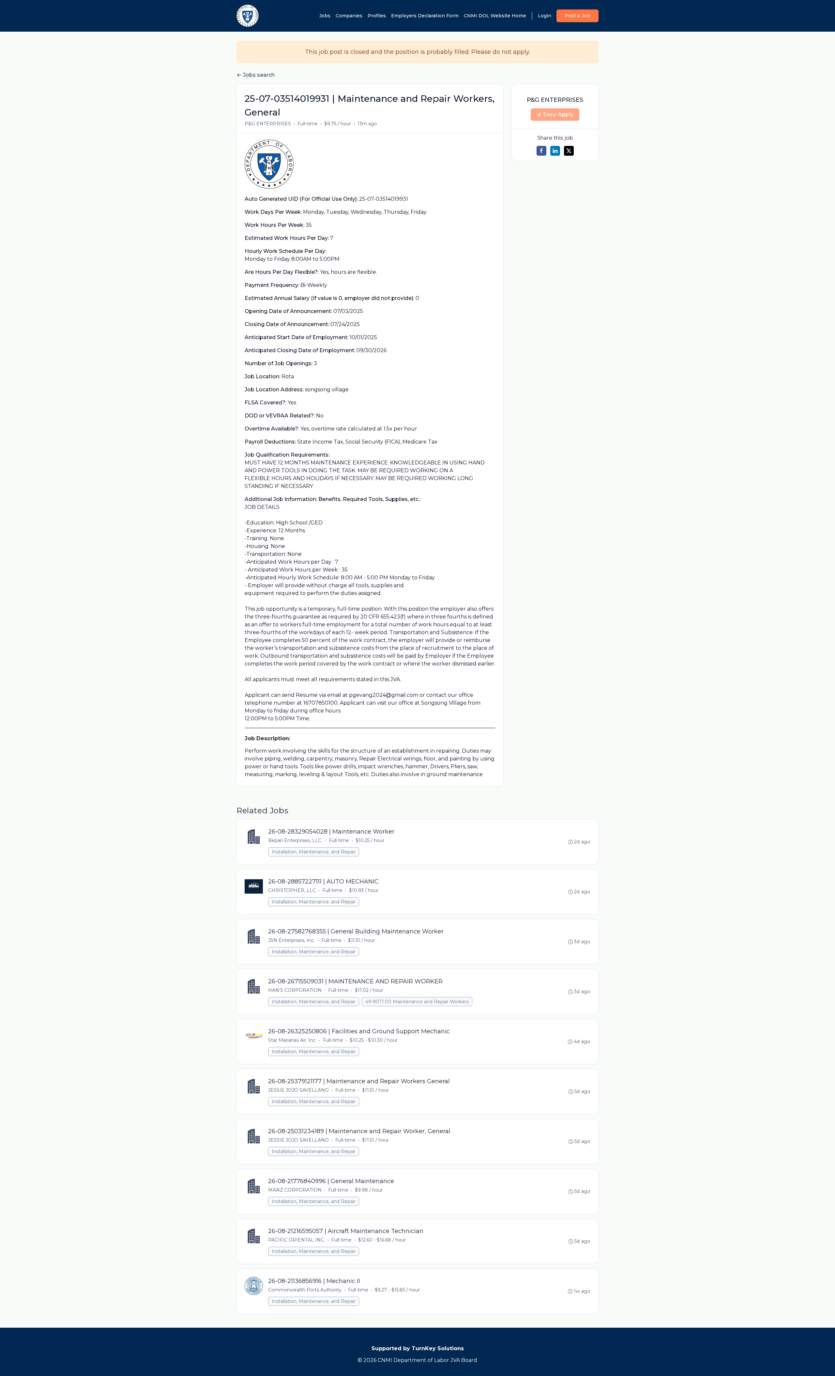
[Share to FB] (541, 151)
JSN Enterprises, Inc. (291, 940)
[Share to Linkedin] (555, 151)
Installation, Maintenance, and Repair (314, 852)
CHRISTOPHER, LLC (292, 890)
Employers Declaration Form (425, 16)
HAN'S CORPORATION (295, 990)
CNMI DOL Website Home (495, 16)
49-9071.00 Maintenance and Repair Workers (417, 1002)
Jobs (324, 16)
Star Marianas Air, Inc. (292, 1040)
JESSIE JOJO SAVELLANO (298, 1090)
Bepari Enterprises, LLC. (295, 840)
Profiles (377, 16)
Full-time (307, 124)
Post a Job (578, 16)
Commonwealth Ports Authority (305, 1290)
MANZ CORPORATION (295, 1190)
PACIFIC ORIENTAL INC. (296, 1240)
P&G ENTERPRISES (268, 124)
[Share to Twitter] (569, 151)
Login (544, 16)
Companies (349, 16)
